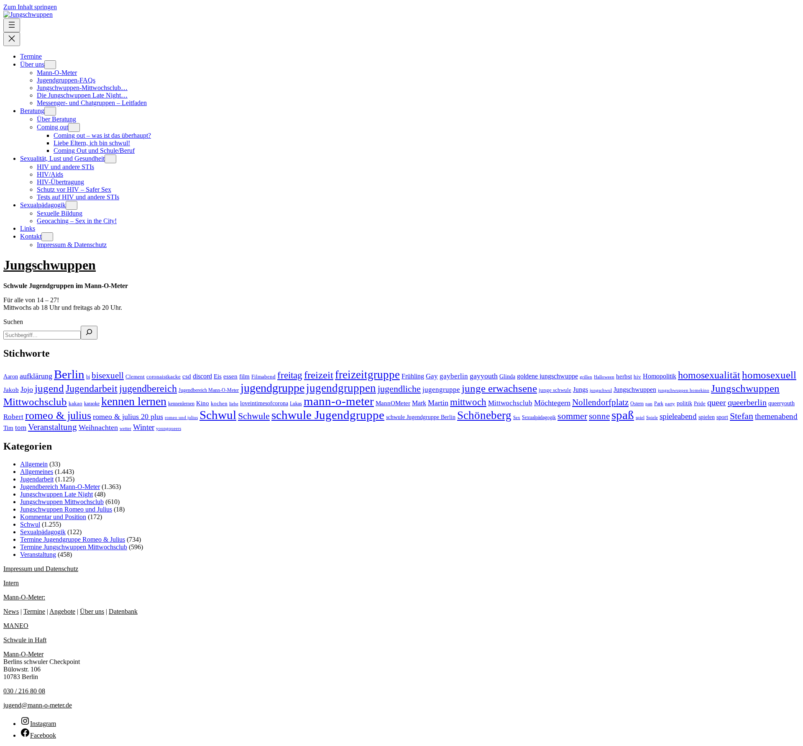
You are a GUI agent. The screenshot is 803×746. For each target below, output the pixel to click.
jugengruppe (441, 390)
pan (648, 403)
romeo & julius (58, 415)
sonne (599, 416)
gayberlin (454, 376)
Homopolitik (659, 376)
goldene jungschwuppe (547, 376)
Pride (700, 403)
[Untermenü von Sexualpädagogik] (71, 205)
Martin (438, 403)
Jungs (580, 389)
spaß (622, 415)
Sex (516, 417)
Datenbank (123, 611)
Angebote (62, 611)
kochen (219, 403)
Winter (143, 427)
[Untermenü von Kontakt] (47, 236)
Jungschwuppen (49, 265)
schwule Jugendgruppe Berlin (420, 417)
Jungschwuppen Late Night (56, 494)
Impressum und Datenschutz (40, 568)
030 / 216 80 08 (24, 691)
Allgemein (34, 464)
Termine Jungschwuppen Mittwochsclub (73, 546)
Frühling (413, 376)
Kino (202, 402)
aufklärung (36, 376)
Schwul (217, 415)
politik (684, 403)
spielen (706, 417)
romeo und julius (181, 417)
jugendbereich (148, 388)
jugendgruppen (341, 388)
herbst (624, 376)
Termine (34, 611)
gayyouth (484, 376)
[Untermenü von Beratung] (50, 111)
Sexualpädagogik (539, 417)
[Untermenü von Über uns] (50, 64)
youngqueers (168, 428)
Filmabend (263, 376)
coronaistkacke (163, 377)
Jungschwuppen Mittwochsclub (62, 501)
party (670, 403)
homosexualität (709, 375)
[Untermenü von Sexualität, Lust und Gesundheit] (110, 158)
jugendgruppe (272, 387)
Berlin (69, 374)
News (11, 611)
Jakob (11, 389)
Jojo (26, 389)
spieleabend (678, 416)
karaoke (92, 403)
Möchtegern (552, 403)
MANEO (15, 625)
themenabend (776, 416)
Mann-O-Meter (23, 654)
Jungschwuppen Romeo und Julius (66, 509)
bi (88, 377)
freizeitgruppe (367, 374)
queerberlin (747, 402)
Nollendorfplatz (600, 402)
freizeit (318, 375)
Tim (8, 427)
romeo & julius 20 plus (128, 416)
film (244, 376)
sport (722, 417)
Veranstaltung (52, 427)
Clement (135, 377)
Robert (13, 417)
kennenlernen (181, 403)
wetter (125, 428)
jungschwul (601, 390)
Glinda (507, 376)
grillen (586, 376)
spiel (640, 417)
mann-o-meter (339, 401)
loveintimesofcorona (264, 403)
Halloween (604, 376)
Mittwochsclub (510, 403)
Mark (419, 402)
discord (202, 376)
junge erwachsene (499, 388)
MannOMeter (393, 403)
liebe (233, 403)
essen (230, 376)
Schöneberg (484, 415)
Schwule (254, 416)
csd (186, 376)
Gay (432, 376)
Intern (11, 583)
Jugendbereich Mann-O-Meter (209, 390)
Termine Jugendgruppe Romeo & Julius (72, 539)
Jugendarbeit (92, 388)
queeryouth (781, 403)
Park (658, 403)
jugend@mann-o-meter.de (37, 705)
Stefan (741, 416)
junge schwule (555, 390)
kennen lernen (133, 401)
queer (716, 402)
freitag (289, 375)
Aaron (10, 376)
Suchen (13, 321)
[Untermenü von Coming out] (74, 127)
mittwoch (468, 402)
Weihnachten (98, 427)
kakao (75, 403)
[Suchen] (89, 333)
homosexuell (769, 375)
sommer (572, 416)
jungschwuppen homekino (683, 390)
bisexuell (108, 375)
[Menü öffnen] (11, 25)
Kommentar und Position (53, 516)
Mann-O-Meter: (24, 597)
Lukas (296, 403)
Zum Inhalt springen (30, 6)
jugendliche (399, 388)
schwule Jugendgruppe (327, 415)
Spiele (652, 417)
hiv (637, 376)
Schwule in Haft (24, 639)
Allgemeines (36, 471)
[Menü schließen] (11, 39)
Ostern (637, 403)
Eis (218, 376)
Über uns (92, 611)
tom (20, 428)
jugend (49, 388)
